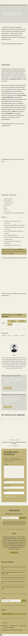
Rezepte (4, 9)
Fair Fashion (6, 396)
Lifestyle (6, 377)
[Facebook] (11, 556)
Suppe (10, 335)
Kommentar (6, 464)
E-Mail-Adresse (7, 485)
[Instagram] (13, 556)
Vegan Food (22, 335)
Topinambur (15, 335)
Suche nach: (3, 598)
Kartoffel (4, 335)
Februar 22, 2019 (7, 403)
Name (5, 480)
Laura (11, 17)
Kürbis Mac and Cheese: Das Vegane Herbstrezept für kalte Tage (14, 443)
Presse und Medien (9, 627)
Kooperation (23, 625)
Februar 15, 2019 (7, 384)
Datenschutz (13, 625)
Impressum (4, 625)
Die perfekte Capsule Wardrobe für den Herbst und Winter (13, 577)
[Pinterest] (15, 556)
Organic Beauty (11, 377)
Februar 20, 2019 (5, 17)
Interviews (12, 396)
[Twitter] (17, 556)
